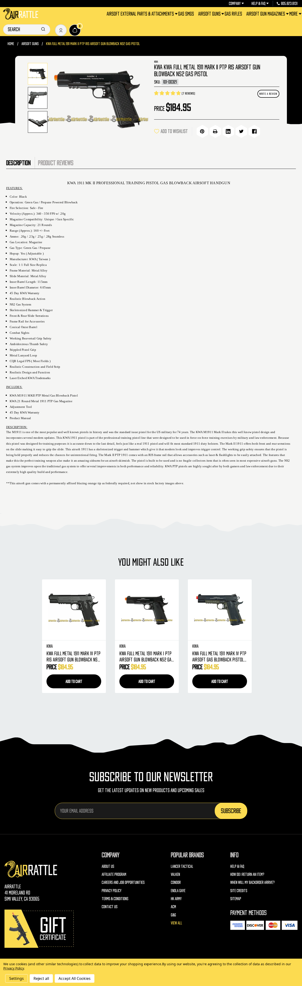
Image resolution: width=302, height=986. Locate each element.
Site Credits (238, 891)
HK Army (176, 899)
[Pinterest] (202, 131)
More (293, 14)
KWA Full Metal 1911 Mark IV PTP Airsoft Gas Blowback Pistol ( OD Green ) (219, 657)
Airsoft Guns (209, 14)
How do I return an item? (247, 874)
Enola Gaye (178, 891)
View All (176, 923)
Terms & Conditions (115, 899)
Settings (16, 978)
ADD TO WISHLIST (174, 131)
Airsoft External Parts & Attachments (140, 14)
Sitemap (235, 899)
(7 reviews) (188, 93)
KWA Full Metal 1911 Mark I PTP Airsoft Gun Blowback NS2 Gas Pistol (146, 657)
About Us (108, 866)
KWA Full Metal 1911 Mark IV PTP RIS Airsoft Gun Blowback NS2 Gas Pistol (73, 657)
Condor (176, 882)
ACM (173, 907)
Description (18, 163)
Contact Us (109, 907)
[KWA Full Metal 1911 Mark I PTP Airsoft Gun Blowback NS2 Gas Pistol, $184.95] (147, 609)
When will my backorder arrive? (252, 882)
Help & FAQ (258, 3)
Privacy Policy (112, 891)
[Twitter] (241, 131)
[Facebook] (254, 131)
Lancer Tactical (182, 866)
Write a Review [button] (268, 93)
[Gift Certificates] (39, 929)
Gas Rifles (233, 14)
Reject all (41, 978)
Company (235, 3)
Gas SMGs (186, 14)
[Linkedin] (228, 131)
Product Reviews (55, 163)
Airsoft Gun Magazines (265, 14)
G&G (173, 915)
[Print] (215, 131)
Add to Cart (74, 681)
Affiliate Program (114, 874)
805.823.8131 (289, 3)
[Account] (61, 30)
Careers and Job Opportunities (123, 882)
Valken (175, 874)
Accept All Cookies (75, 978)
